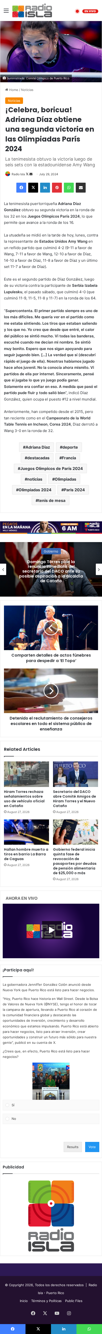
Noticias (27, 90)
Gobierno (51, 551)
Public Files (73, 1301)
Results (72, 1147)
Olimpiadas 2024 (35, 489)
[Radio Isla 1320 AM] (32, 10)
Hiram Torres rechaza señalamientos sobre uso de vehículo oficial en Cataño (24, 798)
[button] (51, 1081)
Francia (69, 457)
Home (13, 90)
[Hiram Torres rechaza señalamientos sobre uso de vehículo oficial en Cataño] (26, 774)
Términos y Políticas (46, 1301)
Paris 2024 (74, 489)
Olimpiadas (65, 479)
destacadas (38, 457)
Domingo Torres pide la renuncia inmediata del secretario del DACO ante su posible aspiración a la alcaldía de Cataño (51, 571)
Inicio (24, 1301)
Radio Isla (18, 174)
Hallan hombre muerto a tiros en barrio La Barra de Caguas (26, 854)
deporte (70, 447)
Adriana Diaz (38, 447)
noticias (34, 479)
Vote (92, 1147)
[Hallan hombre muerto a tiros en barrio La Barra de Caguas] (26, 832)
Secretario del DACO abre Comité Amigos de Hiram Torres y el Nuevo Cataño (74, 798)
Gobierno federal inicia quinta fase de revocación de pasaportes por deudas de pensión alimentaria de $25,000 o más (75, 861)
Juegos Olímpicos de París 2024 (51, 468)
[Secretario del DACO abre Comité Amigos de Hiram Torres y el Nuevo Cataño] (75, 774)
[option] (51, 569)
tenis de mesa (51, 500)
